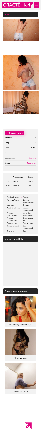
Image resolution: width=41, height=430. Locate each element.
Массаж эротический (12, 214)
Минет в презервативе (12, 219)
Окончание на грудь (28, 219)
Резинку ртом (12, 223)
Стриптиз (10, 231)
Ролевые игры (28, 223)
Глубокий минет (13, 197)
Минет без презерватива (28, 214)
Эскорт (25, 231)
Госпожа (26, 197)
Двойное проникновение (28, 201)
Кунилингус (27, 205)
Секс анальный (13, 226)
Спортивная (31, 163)
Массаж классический (28, 209)
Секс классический (28, 227)
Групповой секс (13, 200)
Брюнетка (32, 158)
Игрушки (10, 205)
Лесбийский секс (13, 208)
